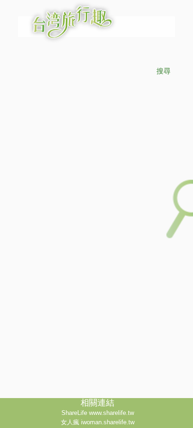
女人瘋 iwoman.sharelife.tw (97, 422)
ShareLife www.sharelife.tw (97, 412)
